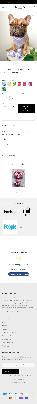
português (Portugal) (21, 375)
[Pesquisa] (31, 7)
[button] (18, 125)
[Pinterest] (17, 311)
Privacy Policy (6, 339)
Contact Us (5, 325)
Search (4, 329)
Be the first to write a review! (18, 274)
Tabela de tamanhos (28, 94)
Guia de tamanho (9, 155)
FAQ (3, 322)
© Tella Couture (18, 380)
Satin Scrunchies (18, 190)
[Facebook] (3, 311)
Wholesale (5, 346)
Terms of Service (7, 343)
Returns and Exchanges (9, 336)
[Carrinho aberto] (34, 7)
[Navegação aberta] (3, 7)
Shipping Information (9, 332)
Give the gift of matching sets (18, 2)
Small (5, 98)
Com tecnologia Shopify (18, 382)
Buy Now (18, 118)
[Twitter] (8, 311)
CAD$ (7, 375)
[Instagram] (12, 311)
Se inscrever (11, 372)
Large (12, 98)
